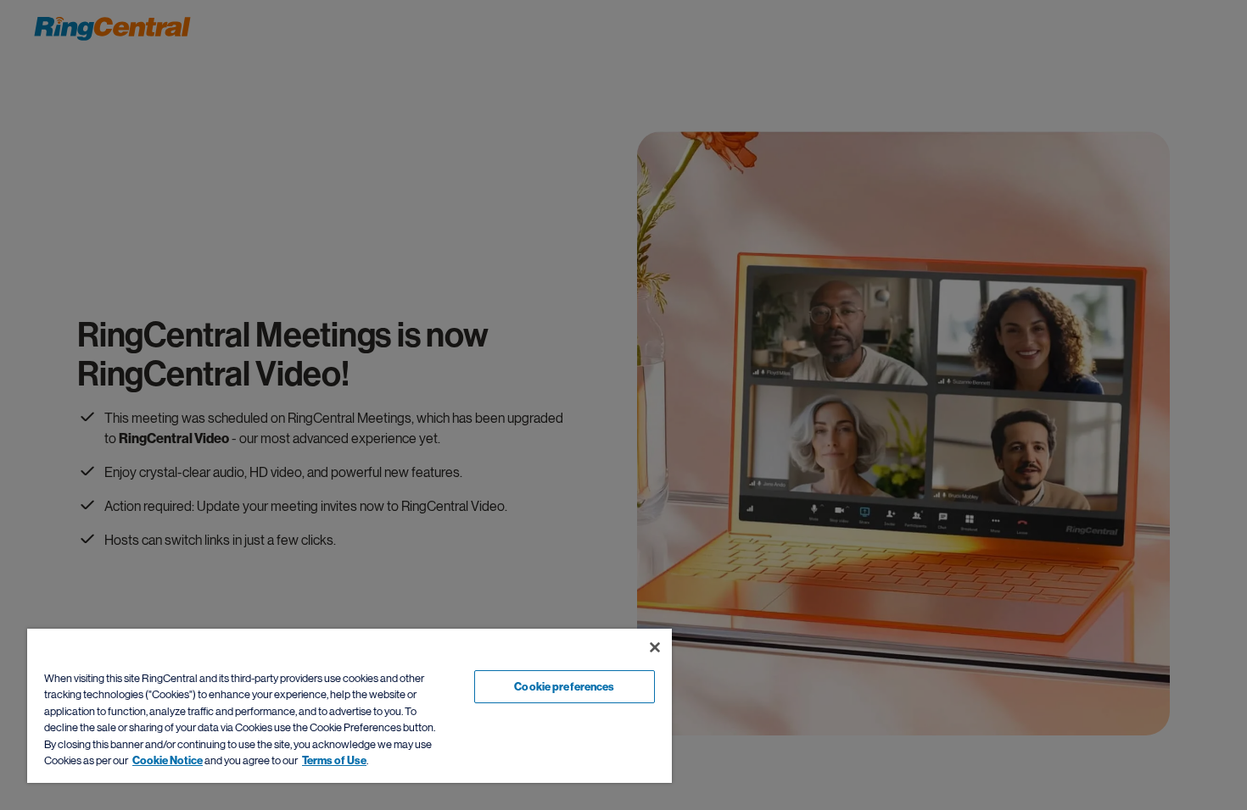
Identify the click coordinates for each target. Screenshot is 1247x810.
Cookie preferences (564, 686)
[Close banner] (655, 647)
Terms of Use (334, 760)
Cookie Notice (167, 760)
